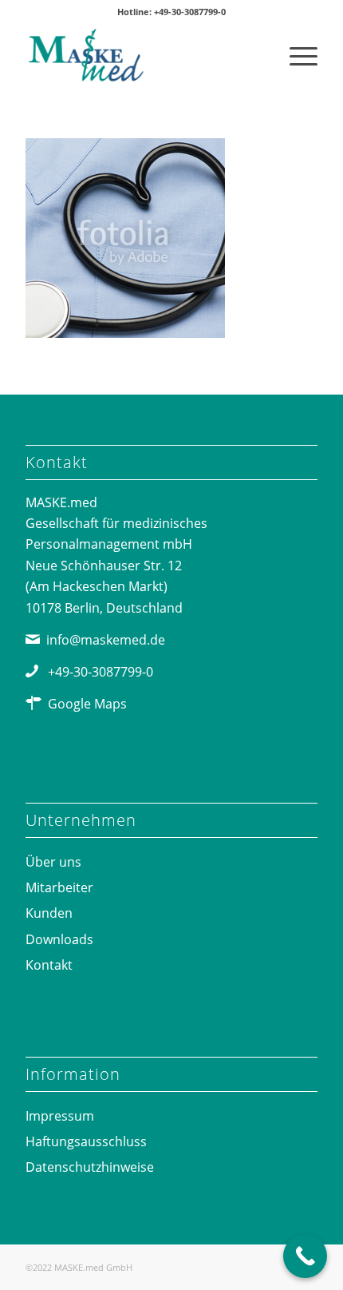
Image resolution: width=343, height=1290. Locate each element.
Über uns (53, 862)
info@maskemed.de (105, 640)
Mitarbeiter (59, 887)
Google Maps (87, 703)
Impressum (60, 1116)
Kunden (49, 913)
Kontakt (49, 965)
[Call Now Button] (305, 1256)
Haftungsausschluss (86, 1141)
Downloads (59, 939)
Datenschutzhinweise (90, 1167)
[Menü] (295, 55)
